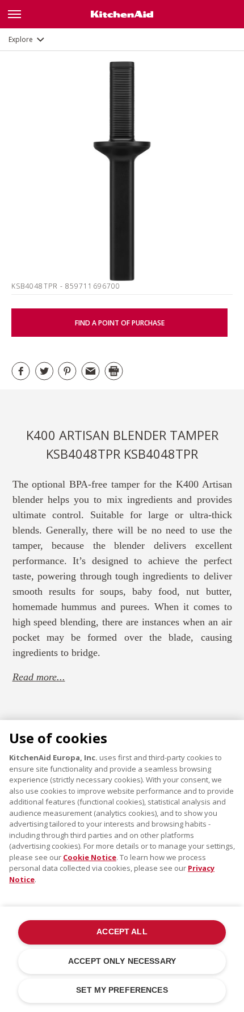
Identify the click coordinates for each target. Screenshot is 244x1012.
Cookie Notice (89, 857)
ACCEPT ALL (121, 932)
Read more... (38, 677)
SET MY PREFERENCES (121, 990)
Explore (21, 39)
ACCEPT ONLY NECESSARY (122, 961)
